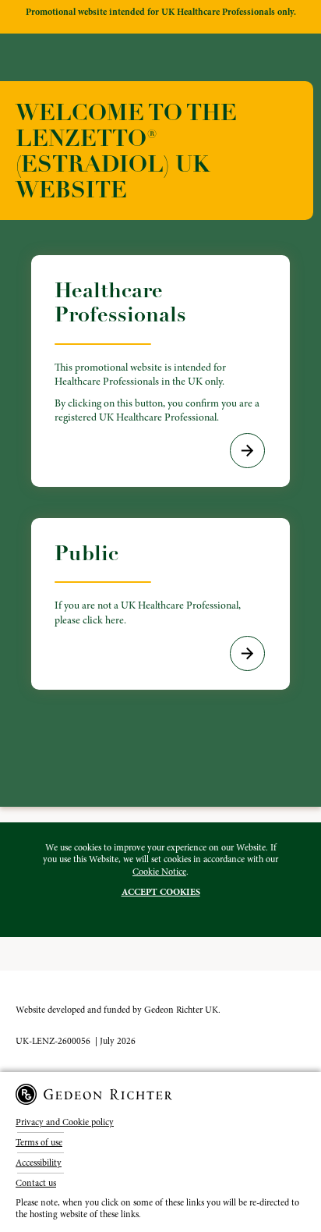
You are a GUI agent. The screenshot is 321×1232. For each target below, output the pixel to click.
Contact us (36, 1183)
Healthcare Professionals (157, 350)
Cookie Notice (159, 871)
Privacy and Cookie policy (65, 1122)
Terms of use (39, 1142)
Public (148, 583)
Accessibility (39, 1162)
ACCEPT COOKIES (161, 892)
